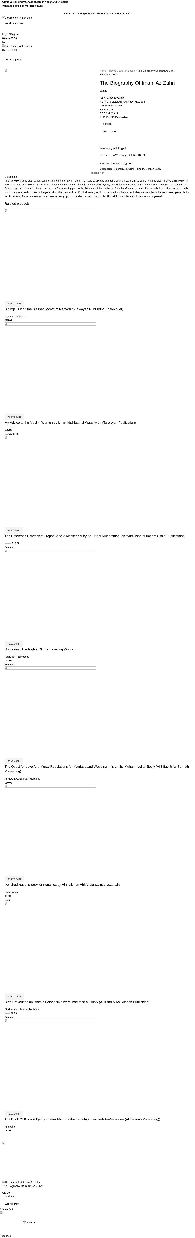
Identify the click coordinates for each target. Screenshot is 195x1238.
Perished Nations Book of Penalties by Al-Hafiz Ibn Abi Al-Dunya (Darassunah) (62, 885)
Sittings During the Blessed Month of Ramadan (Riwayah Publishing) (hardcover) (64, 309)
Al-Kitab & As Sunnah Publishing (22, 778)
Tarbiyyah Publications (17, 657)
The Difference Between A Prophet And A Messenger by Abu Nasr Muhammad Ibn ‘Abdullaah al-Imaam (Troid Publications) (95, 536)
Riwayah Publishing (15, 316)
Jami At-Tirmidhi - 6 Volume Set (117, 1161)
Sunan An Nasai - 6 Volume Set (117, 1178)
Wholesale (57, 1172)
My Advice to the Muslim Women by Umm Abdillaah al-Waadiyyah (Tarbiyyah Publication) (70, 422)
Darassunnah (12, 892)
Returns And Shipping (63, 1161)
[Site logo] (17, 17)
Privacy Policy (58, 1167)
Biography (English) (124, 169)
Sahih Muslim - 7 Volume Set (115, 1155)
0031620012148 (137, 155)
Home (103, 70)
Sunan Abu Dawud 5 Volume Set (117, 1167)
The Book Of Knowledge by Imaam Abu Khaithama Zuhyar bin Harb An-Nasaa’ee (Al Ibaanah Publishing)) (82, 1119)
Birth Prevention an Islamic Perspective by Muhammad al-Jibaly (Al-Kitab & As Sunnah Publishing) (77, 1002)
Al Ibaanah (10, 1126)
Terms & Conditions (61, 1150)
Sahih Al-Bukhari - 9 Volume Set (117, 1150)
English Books (127, 70)
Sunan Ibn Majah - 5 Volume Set (117, 1172)
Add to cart (109, 131)
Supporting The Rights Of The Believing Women (40, 649)
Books (113, 70)
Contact (55, 1155)
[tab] (97, 173)
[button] (14, 304)
